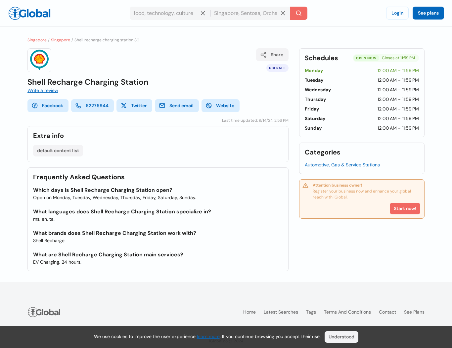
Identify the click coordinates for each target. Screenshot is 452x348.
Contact (387, 312)
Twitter (139, 106)
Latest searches (281, 312)
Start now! (405, 208)
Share (277, 55)
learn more (208, 336)
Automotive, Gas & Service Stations (342, 165)
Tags (311, 312)
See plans (428, 13)
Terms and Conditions (347, 312)
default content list (58, 150)
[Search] (298, 13)
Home (249, 312)
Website (225, 106)
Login (397, 13)
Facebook (52, 106)
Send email (181, 106)
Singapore (37, 40)
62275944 (97, 106)
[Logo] (29, 13)
